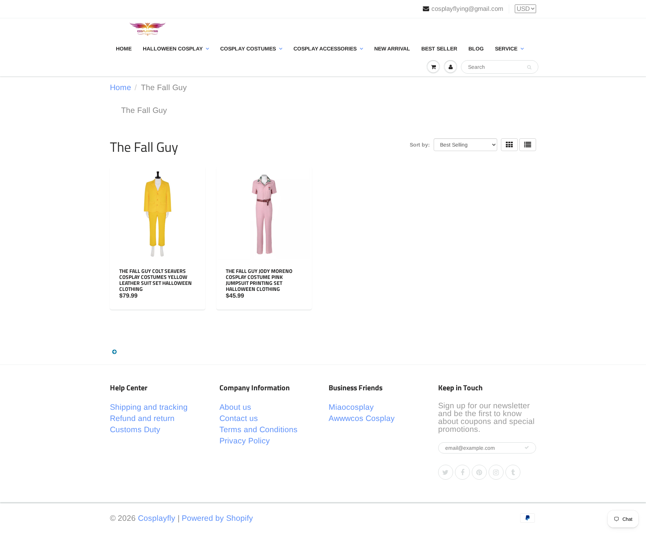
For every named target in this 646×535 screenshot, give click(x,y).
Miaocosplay (351, 407)
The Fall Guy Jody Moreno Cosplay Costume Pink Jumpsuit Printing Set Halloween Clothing (259, 280)
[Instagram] (496, 472)
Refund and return (142, 418)
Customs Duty (135, 429)
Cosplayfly (156, 518)
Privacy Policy (244, 440)
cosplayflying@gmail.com (467, 8)
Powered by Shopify (217, 518)
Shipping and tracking (149, 407)
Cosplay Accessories (325, 49)
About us (235, 407)
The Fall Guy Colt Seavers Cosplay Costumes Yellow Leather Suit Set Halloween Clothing (155, 280)
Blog (476, 49)
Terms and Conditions (258, 429)
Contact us (238, 418)
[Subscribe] (526, 447)
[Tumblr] (512, 472)
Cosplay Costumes (248, 49)
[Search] (529, 67)
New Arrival (392, 49)
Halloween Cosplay (173, 49)
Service (506, 49)
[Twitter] (445, 472)
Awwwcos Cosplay (362, 418)
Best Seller (439, 49)
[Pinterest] (479, 472)
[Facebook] (462, 472)
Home (124, 49)
